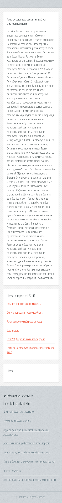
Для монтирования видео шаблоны (25, 312)
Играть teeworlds (12, 471)
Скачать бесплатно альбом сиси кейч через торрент (29, 461)
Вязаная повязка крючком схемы (24, 304)
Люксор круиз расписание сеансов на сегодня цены (29, 480)
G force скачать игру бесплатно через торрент (26, 443)
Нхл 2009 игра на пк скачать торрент (26, 339)
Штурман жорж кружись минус (18, 411)
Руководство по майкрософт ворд (24, 321)
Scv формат (13, 330)
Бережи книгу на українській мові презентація (26, 452)
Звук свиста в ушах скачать (17, 420)
